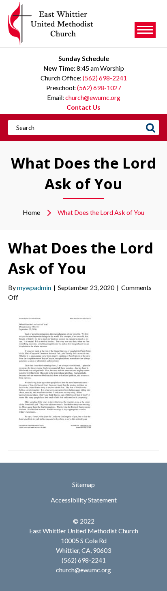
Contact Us (83, 107)
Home (31, 212)
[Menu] (145, 30)
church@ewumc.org (92, 97)
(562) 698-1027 (99, 87)
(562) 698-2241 (105, 78)
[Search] (150, 127)
